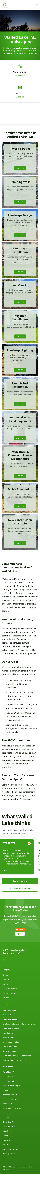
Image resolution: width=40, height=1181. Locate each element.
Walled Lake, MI (8, 1072)
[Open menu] (36, 5)
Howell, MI (7, 1131)
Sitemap (6, 998)
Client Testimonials (10, 989)
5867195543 (20, 75)
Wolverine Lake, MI (10, 1095)
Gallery (5, 984)
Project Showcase (9, 993)
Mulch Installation (9, 1051)
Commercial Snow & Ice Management (17, 1056)
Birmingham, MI (9, 1154)
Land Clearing (8, 1033)
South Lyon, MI (8, 1081)
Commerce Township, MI (12, 1086)
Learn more (20, 168)
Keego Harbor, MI (9, 1126)
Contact (5, 975)
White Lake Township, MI (12, 1108)
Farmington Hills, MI (10, 1149)
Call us (21, 934)
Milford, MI (7, 1113)
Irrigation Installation (11, 1042)
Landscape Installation (11, 1028)
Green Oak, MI (8, 1122)
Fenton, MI (7, 1140)
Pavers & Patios (8, 1037)
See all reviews (20, 881)
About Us (6, 979)
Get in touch (20, 929)
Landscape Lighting (10, 1019)
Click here (20, 97)
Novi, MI (6, 1117)
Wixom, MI (7, 1090)
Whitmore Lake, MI (10, 1099)
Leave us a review (21, 888)
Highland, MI (7, 1104)
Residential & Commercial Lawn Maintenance (19, 1024)
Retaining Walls (8, 1015)
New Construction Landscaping (14, 1060)
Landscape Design (9, 1010)
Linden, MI (7, 1136)
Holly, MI (6, 1145)
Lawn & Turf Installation (11, 1047)
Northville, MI (8, 1076)
